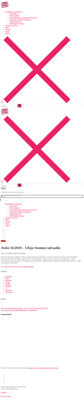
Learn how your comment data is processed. (43, 368)
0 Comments (20, 253)
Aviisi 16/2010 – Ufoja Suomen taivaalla (19, 266)
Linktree (4, 392)
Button (3, 241)
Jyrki (2, 253)
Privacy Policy (6, 396)
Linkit (14, 253)
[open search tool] (35, 103)
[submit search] (19, 105)
